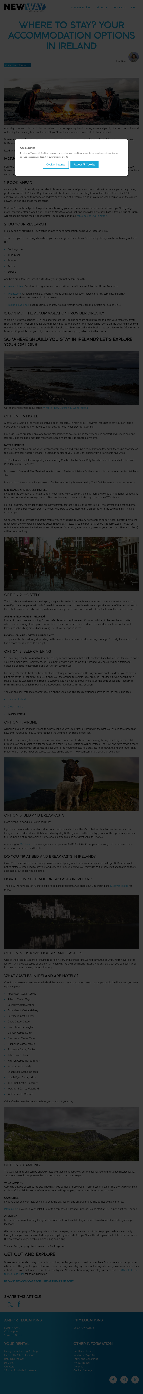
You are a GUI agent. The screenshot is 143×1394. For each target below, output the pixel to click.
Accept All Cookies (84, 165)
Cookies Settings (55, 165)
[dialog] (71, 157)
